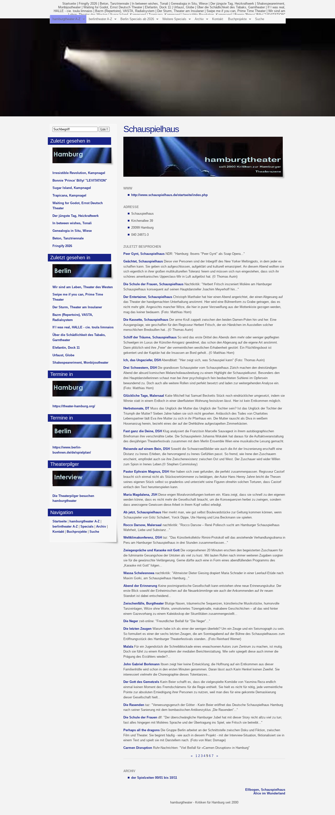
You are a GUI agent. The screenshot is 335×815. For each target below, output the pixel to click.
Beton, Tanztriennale (114, 3)
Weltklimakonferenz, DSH (142, 537)
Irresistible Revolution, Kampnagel (78, 173)
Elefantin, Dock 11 (158, 7)
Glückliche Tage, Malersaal (143, 395)
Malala (128, 646)
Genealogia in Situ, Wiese (189, 3)
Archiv (199, 19)
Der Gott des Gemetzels (141, 682)
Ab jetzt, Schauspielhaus (142, 512)
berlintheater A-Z (100, 19)
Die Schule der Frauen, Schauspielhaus (153, 284)
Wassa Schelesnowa (138, 573)
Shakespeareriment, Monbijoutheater (80, 362)
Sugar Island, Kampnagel (71, 188)
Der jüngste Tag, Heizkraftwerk (232, 3)
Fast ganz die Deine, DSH (142, 431)
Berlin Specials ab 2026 (137, 19)
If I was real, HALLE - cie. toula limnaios (83, 327)
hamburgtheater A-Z (66, 19)
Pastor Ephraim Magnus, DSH (146, 471)
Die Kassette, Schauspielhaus (145, 319)
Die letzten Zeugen (137, 628)
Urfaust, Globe (184, 7)
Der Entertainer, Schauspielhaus (147, 297)
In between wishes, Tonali (150, 3)
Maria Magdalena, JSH (140, 494)
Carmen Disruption (137, 748)
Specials (86, 526)
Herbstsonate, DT (136, 408)
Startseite (69, 3)
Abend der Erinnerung (140, 586)
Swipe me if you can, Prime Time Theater (236, 11)
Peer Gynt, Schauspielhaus (144, 254)
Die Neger (130, 621)
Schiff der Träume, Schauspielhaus (150, 337)
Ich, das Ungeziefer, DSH (142, 360)
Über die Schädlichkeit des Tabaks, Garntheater (231, 7)
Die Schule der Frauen (140, 717)
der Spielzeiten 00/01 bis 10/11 (154, 777)
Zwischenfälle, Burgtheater (143, 603)
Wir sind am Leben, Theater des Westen (82, 287)
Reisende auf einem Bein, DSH (146, 449)
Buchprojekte (237, 19)
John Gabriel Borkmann (141, 664)
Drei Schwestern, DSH (140, 368)
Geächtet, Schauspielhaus (143, 261)
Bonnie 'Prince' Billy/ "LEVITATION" (79, 180)
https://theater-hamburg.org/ (73, 406)
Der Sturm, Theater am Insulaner (180, 11)
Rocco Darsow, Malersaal (142, 525)
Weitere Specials (174, 19)
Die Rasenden (133, 705)
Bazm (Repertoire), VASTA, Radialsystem (125, 11)
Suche (259, 19)
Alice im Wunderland (269, 793)
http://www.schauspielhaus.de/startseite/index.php (169, 195)
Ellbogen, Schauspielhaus (265, 789)
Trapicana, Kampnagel (69, 195)
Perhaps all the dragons (141, 730)
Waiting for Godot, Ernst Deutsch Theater (112, 7)
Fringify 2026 (88, 3)
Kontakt (217, 19)
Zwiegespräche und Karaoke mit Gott (151, 550)
